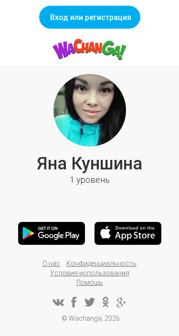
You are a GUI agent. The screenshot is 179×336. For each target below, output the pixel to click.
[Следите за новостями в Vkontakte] (58, 302)
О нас (51, 263)
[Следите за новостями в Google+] (121, 302)
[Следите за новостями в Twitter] (90, 302)
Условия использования (89, 273)
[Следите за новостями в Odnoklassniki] (105, 302)
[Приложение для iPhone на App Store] (128, 233)
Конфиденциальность (101, 263)
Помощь (89, 282)
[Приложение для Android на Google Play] (51, 233)
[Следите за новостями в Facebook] (74, 302)
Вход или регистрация (90, 17)
